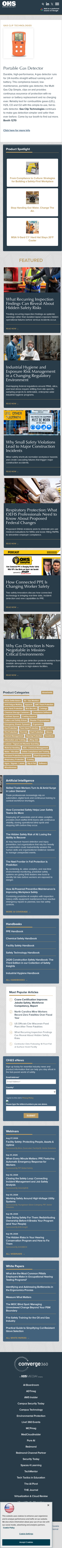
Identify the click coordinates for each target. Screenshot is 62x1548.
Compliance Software (42, 712)
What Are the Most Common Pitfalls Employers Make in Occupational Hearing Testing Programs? (29, 1276)
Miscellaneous (11, 767)
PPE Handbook (14, 931)
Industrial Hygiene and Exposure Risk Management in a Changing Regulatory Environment (30, 373)
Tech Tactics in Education (31, 1477)
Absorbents (47, 692)
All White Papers (16, 1338)
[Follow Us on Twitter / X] (52, 4)
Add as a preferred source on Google (51, 10)
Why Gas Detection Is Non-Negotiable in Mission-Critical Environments (30, 650)
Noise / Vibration (12, 751)
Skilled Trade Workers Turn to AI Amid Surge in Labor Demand (31, 789)
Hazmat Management (14, 736)
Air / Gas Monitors (31, 700)
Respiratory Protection (14, 759)
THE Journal (31, 1490)
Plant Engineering (42, 755)
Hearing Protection (34, 736)
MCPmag (31, 1428)
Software (43, 763)
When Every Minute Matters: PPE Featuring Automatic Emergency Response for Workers (30, 1162)
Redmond (31, 1446)
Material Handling (12, 748)
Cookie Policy (9, 1528)
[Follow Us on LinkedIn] (47, 3)
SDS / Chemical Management (35, 748)
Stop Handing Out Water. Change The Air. (32, 209)
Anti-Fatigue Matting (13, 704)
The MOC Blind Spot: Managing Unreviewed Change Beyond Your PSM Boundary (28, 1307)
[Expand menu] (57, 4)
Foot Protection (36, 732)
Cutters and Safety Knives (16, 720)
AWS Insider (31, 1397)
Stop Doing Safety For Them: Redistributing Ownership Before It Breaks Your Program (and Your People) (30, 1220)
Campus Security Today (31, 1403)
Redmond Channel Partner (31, 1452)
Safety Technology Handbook (23, 952)
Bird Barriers (31, 708)
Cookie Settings (26, 1534)
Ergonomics (38, 724)
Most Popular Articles (23, 992)
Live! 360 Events (31, 1422)
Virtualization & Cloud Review (31, 1496)
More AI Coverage (17, 911)
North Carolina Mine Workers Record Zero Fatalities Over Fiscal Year (33, 1015)
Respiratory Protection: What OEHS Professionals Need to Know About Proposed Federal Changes (31, 516)
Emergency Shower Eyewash (17, 724)
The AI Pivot (31, 1483)
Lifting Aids (33, 740)
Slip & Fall (31, 763)
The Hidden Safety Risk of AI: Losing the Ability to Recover (28, 836)
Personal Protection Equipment (18, 755)
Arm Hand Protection (14, 708)
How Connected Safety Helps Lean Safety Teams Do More (29, 811)
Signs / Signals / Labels (14, 763)
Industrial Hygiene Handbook (22, 973)
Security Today (31, 1459)
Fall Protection (47, 728)
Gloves (49, 732)
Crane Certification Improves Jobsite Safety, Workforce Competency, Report (30, 1003)
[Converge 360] (31, 1364)
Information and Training (15, 740)
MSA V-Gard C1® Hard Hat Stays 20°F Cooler (32, 239)
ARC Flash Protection (44, 704)
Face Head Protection (29, 728)
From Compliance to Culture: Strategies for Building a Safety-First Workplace (32, 180)
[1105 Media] (31, 1376)
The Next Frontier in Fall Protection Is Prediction (27, 863)
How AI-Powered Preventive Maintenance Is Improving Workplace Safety (30, 890)
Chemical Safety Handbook (21, 938)
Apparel (28, 704)
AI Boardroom (31, 1385)
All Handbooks (15, 980)
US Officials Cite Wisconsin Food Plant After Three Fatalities (31, 1025)
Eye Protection (11, 728)
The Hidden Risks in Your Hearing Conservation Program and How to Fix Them (27, 1240)
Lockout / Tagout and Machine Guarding (22, 744)
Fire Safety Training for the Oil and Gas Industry (28, 1319)
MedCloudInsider (31, 1434)
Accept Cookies (26, 1542)
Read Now (11, 328)
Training (30, 759)
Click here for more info (16, 130)
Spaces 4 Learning (31, 1465)
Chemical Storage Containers (17, 712)
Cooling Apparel (29, 716)
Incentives (49, 736)
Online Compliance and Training (35, 751)
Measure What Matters (18, 1297)
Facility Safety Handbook (20, 945)
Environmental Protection (31, 1416)
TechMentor (31, 1471)
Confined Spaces (12, 716)
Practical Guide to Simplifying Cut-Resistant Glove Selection (30, 1329)
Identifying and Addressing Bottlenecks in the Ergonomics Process (29, 1288)
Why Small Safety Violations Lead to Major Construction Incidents (30, 446)
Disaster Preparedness (40, 720)
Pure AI (31, 1440)
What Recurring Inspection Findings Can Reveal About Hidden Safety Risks (30, 303)
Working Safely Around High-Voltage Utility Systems (30, 1200)
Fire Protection (11, 732)
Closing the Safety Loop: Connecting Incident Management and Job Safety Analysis (27, 1181)
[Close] (48, 1505)
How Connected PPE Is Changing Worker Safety (27, 584)
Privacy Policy (27, 1098)
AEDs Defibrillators (13, 700)
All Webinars (14, 1253)
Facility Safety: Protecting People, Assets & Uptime (30, 1143)
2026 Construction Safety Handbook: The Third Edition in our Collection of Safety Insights (29, 963)
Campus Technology (31, 1409)
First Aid (23, 732)
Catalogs (43, 708)
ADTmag (31, 1391)
